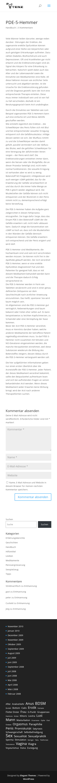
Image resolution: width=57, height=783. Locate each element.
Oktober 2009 (14, 644)
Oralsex (8, 725)
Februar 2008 (14, 693)
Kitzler (16, 716)
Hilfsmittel (11, 551)
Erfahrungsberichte (15, 538)
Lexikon (9, 556)
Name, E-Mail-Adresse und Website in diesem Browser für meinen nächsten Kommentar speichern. (26, 486)
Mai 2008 (12, 680)
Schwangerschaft (14, 732)
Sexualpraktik (37, 736)
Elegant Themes (28, 775)
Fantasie (41, 708)
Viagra (32, 744)
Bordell (8, 708)
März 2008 (13, 689)
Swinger (31, 740)
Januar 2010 (13, 630)
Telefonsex (44, 740)
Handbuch (11, 27)
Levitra (31, 715)
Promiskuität (23, 728)
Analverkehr (18, 703)
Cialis (24, 707)
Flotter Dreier (12, 711)
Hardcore (9, 716)
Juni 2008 (12, 675)
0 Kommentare (25, 27)
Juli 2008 (12, 671)
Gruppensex (43, 711)
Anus (30, 703)
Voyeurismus (12, 747)
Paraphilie (35, 724)
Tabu (37, 740)
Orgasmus (20, 724)
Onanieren (35, 720)
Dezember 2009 (15, 635)
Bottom (16, 707)
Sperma (9, 739)
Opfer (43, 720)
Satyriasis (37, 728)
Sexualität (20, 736)
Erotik (32, 707)
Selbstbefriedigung (33, 732)
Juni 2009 (12, 662)
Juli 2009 (12, 657)
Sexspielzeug (12, 569)
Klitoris (23, 715)
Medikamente (12, 560)
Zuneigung (32, 747)
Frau (23, 712)
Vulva (23, 747)
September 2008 (16, 666)
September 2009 (16, 648)
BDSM (40, 703)
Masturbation (23, 720)
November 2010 (15, 626)
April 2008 (13, 684)
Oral (48, 720)
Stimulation (20, 739)
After (8, 703)
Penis (9, 728)
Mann (10, 719)
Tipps (8, 573)
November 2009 (15, 639)
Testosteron (10, 744)
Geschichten (12, 542)
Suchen (9, 519)
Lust (39, 715)
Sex (9, 735)
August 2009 (14, 653)
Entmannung (30, 586)
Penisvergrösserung (15, 565)
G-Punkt (32, 711)
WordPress (28, 779)
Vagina (21, 743)
